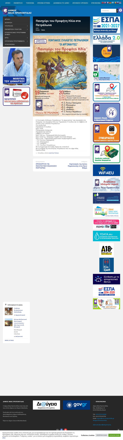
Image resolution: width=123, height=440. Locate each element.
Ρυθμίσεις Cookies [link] (87, 435)
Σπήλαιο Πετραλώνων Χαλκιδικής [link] (18, 310)
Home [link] (37, 30)
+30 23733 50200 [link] (101, 414)
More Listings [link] (9, 340)
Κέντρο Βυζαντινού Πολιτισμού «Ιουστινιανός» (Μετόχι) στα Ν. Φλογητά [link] (20, 323)
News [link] (43, 30)
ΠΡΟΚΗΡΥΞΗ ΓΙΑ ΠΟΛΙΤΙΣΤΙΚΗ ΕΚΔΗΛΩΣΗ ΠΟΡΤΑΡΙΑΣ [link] (46, 166)
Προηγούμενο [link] (40, 161)
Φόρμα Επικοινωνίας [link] (100, 420)
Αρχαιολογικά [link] (20, 315)
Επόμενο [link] (84, 161)
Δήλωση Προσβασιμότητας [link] (102, 425)
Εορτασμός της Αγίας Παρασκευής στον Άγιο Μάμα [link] (77, 166)
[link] (120, 10)
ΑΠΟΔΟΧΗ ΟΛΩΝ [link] (114, 435)
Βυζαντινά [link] (19, 336)
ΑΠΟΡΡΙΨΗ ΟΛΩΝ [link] (102, 435)
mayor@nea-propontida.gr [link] (105, 418)
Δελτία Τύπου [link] (54, 153)
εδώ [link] (3, 438)
